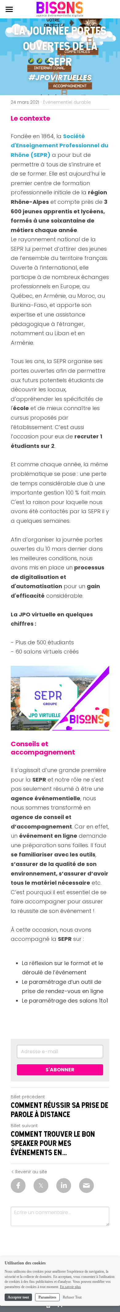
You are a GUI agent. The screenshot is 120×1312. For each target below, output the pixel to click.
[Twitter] (41, 1185)
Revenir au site (31, 1172)
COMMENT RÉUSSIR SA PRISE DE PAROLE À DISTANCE (59, 1109)
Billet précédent (28, 1097)
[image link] (60, 8)
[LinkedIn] (63, 1185)
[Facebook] (18, 1185)
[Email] (86, 1185)
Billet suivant (24, 1126)
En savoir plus (70, 1287)
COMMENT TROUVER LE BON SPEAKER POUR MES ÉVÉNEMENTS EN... (53, 1143)
